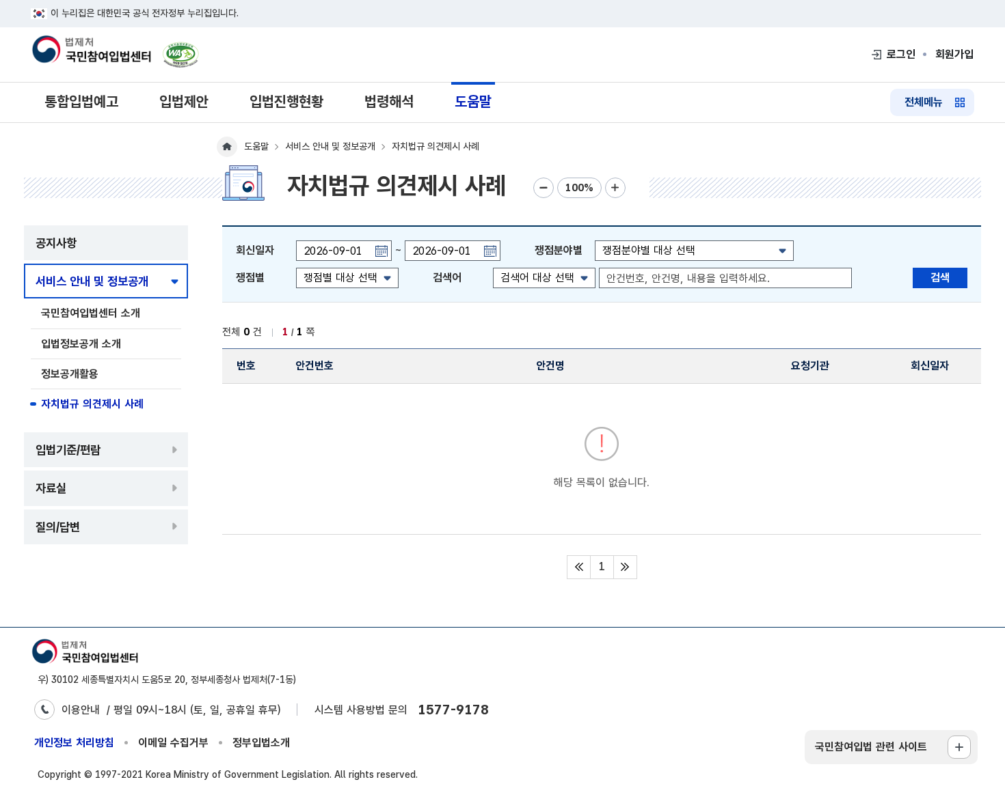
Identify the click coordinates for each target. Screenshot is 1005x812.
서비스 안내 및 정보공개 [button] (92, 281)
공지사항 (56, 243)
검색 (940, 277)
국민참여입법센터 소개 (90, 313)
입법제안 (184, 101)
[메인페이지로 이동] (91, 50)
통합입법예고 (81, 101)
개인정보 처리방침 (74, 742)
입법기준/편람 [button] (68, 450)
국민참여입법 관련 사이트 (871, 746)
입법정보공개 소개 (81, 343)
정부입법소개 (261, 742)
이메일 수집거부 (173, 742)
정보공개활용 (69, 373)
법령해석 (389, 101)
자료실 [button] (51, 488)
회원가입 (954, 54)
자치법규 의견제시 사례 (92, 403)
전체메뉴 (923, 102)
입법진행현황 (286, 101)
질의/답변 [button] (58, 527)
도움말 (473, 101)
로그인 (901, 54)
